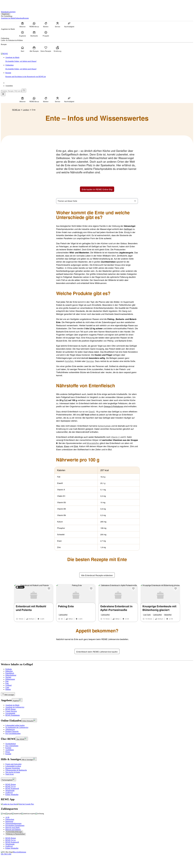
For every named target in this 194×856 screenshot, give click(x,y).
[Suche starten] (24, 90)
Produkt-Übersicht (11, 731)
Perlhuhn (8, 669)
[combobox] (11, 91)
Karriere (8, 748)
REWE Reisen (10, 784)
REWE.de (16, 109)
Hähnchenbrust (10, 675)
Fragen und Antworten (13, 764)
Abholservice (10, 729)
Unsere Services (11, 711)
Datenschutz (9, 819)
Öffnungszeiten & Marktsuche (16, 770)
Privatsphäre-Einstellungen (14, 825)
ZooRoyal (9, 792)
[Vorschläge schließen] (3, 94)
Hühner (8, 689)
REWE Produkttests (12, 715)
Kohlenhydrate (104, 425)
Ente (7, 683)
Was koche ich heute (12, 772)
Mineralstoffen (93, 443)
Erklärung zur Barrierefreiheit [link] (15, 834)
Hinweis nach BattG (12, 827)
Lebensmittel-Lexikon (13, 766)
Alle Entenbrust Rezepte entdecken (97, 575)
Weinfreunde (9, 790)
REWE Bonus (10, 709)
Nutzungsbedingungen (13, 823)
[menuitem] (22, 24)
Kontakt (8, 754)
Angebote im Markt (12, 705)
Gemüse (90, 361)
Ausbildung (9, 750)
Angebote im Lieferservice (14, 707)
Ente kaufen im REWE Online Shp (97, 189)
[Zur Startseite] (8, 4)
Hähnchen (9, 671)
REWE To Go (10, 786)
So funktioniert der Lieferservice (16, 727)
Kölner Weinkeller (11, 794)
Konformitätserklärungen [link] (14, 832)
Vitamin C (115, 436)
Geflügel (8, 685)
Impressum (9, 821)
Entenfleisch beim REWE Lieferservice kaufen (97, 651)
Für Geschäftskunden (13, 733)
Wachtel (8, 677)
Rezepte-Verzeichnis (12, 768)
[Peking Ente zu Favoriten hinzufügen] (91, 588)
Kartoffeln (69, 361)
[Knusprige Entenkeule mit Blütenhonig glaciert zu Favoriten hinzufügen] (175, 588)
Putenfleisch (9, 673)
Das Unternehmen (11, 746)
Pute (7, 681)
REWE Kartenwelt (12, 788)
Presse (7, 752)
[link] (99, 59)
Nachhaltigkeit (10, 744)
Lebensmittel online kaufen (15, 725)
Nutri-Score (9, 774)
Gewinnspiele (10, 713)
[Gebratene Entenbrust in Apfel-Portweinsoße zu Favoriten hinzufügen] (133, 588)
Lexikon (26, 109)
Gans (7, 687)
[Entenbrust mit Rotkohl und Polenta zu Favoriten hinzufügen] (49, 588)
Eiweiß (92, 411)
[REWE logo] (4, 54)
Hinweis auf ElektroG (13, 829)
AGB (7, 817)
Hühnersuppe (10, 679)
